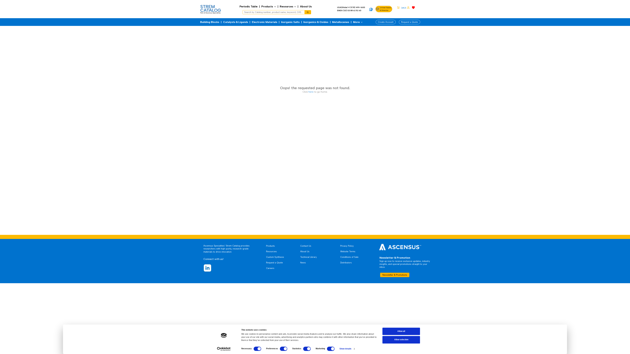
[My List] (413, 7)
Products (267, 6)
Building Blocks (209, 22)
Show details (345, 349)
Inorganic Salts (290, 22)
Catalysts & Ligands (235, 22)
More (356, 22)
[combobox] (272, 12)
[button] (405, 7)
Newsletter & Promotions (394, 275)
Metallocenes (340, 22)
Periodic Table (249, 6)
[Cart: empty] (398, 7)
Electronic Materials (264, 22)
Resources (286, 6)
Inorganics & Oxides (315, 22)
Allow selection (401, 340)
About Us (306, 6)
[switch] (283, 349)
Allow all (401, 331)
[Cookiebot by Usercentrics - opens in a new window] (223, 349)
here (311, 91)
